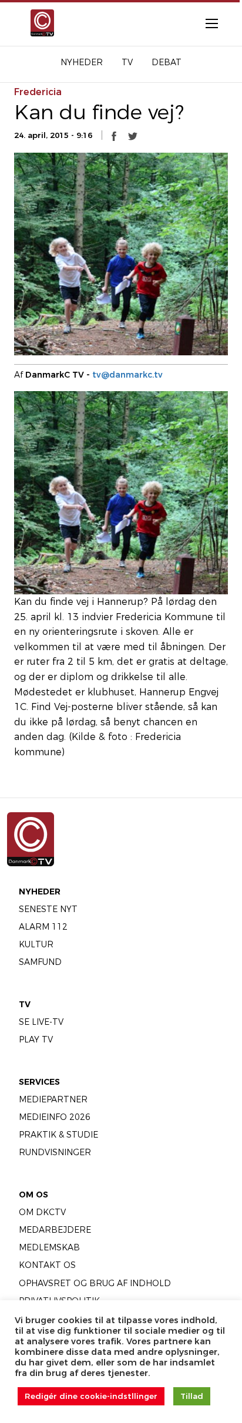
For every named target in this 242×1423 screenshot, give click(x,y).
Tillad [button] (191, 1396)
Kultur (36, 944)
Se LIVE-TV (41, 1022)
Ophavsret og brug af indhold (95, 1283)
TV (25, 1004)
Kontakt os (47, 1265)
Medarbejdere (55, 1229)
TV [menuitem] (127, 62)
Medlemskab (49, 1247)
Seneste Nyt (48, 909)
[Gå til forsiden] (40, 22)
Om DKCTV (42, 1212)
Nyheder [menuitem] (81, 62)
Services (39, 1081)
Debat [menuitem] (167, 62)
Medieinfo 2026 (54, 1117)
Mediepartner (53, 1099)
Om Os (33, 1194)
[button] (114, 135)
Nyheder (39, 891)
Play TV (36, 1039)
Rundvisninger (55, 1152)
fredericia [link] (38, 91)
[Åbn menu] (205, 23)
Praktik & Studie (58, 1134)
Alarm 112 (43, 926)
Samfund (40, 962)
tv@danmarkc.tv (127, 374)
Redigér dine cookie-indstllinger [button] (91, 1396)
